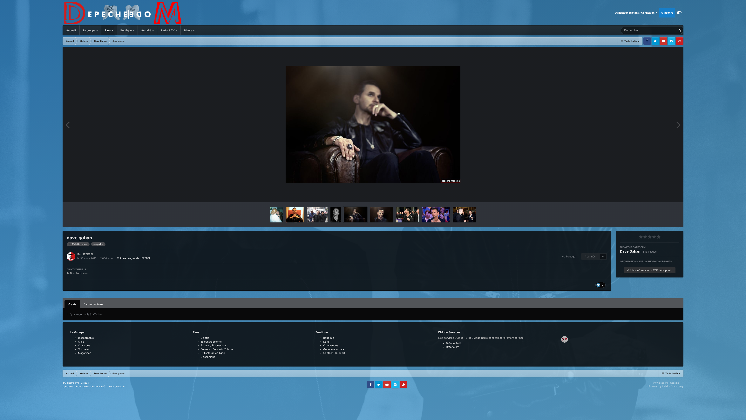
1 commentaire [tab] (93, 304)
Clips (81, 341)
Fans (108, 30)
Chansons (84, 345)
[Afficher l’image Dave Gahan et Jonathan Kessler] (317, 214)
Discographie (86, 337)
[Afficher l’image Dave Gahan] (276, 214)
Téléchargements (211, 341)
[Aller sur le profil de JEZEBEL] (71, 256)
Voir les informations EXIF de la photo (649, 270)
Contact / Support (334, 352)
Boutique (126, 30)
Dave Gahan (630, 251)
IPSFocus (83, 382)
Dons (326, 341)
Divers (188, 30)
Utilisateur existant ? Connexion (635, 12)
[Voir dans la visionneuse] (373, 124)
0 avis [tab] (72, 304)
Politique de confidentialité (90, 386)
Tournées (84, 349)
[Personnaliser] (679, 13)
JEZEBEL (88, 254)
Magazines (84, 352)
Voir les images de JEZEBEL (134, 258)
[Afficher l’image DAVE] (436, 214)
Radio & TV (168, 30)
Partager (570, 256)
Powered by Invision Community (665, 386)
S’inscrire (667, 12)
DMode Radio (454, 343)
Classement (208, 356)
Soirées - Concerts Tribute (217, 349)
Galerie (205, 337)
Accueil (71, 30)
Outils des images (664, 195)
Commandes (330, 345)
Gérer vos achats (333, 349)
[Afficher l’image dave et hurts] (464, 214)
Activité (146, 30)
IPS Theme (68, 382)
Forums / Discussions (214, 345)
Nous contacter (117, 386)
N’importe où (664, 30)
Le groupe (89, 30)
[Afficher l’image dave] (295, 214)
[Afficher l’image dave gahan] (355, 214)
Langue (67, 386)
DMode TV (452, 346)
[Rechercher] (679, 30)
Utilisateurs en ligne (213, 352)
